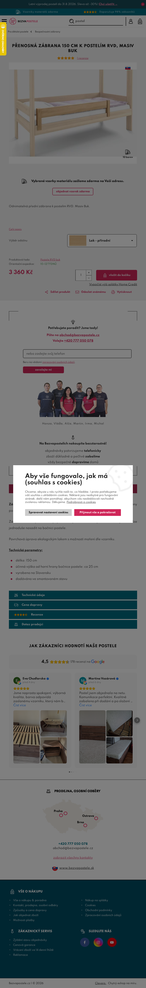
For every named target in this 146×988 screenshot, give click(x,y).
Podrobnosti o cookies (81, 502)
